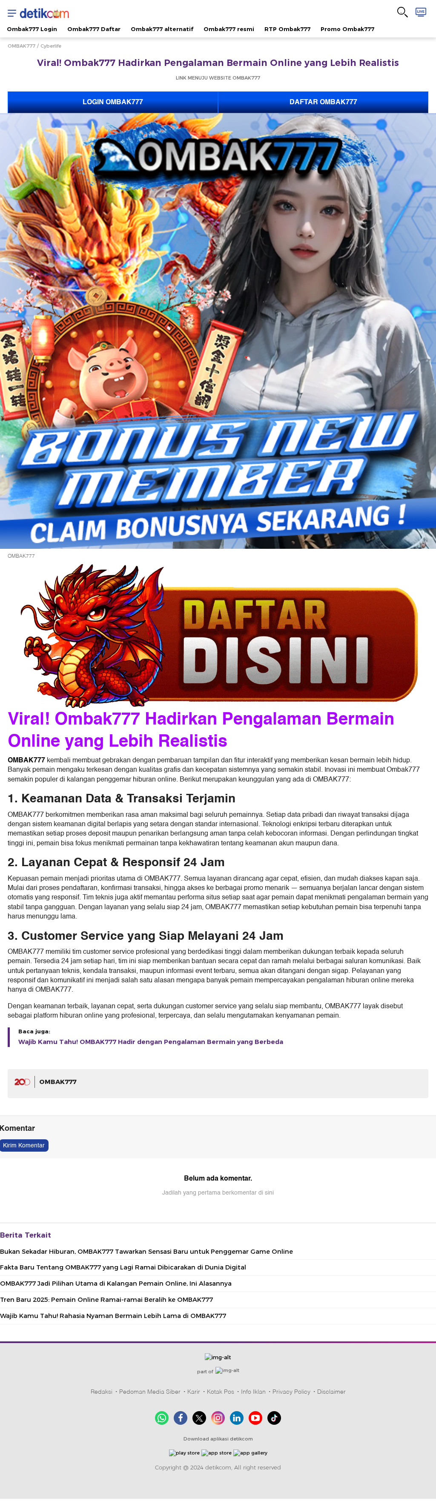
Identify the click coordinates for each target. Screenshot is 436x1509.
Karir (193, 1391)
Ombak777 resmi (229, 29)
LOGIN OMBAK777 (113, 102)
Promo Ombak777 (347, 29)
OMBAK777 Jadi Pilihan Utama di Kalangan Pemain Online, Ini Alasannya (116, 1283)
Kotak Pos (220, 1391)
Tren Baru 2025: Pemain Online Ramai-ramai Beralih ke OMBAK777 (106, 1300)
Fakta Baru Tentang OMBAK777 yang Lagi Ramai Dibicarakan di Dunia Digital (123, 1267)
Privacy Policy (291, 1391)
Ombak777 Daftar (93, 29)
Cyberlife (50, 46)
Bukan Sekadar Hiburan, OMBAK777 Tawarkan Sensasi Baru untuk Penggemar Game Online (146, 1251)
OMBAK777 (21, 46)
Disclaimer (331, 1391)
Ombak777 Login (32, 29)
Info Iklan (253, 1391)
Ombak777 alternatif (162, 29)
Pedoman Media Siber (150, 1391)
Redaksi (101, 1391)
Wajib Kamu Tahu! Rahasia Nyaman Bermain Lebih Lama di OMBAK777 (113, 1316)
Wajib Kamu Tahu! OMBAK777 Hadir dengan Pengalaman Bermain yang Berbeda (150, 1042)
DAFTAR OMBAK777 (323, 102)
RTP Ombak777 (287, 29)
